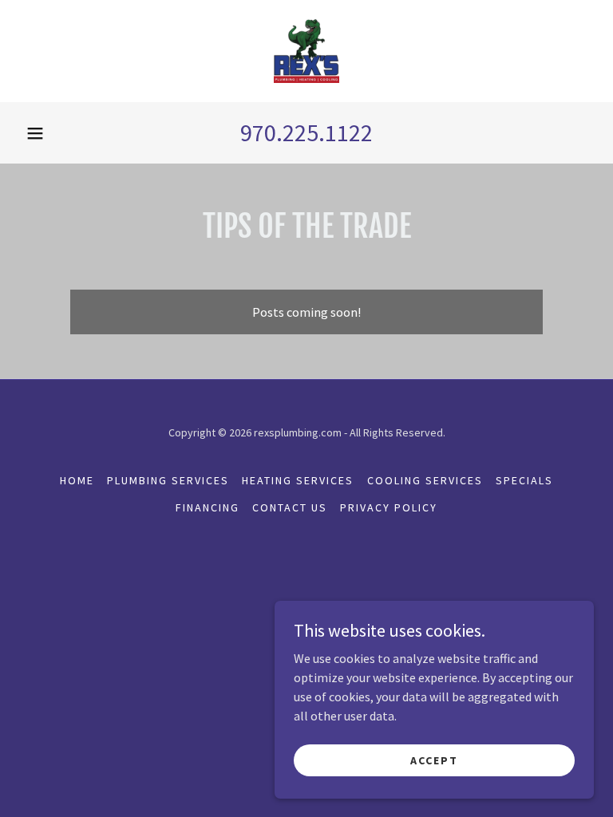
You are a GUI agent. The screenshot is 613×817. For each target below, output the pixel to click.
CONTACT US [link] (289, 507)
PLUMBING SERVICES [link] (168, 480)
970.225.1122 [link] (306, 132)
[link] (306, 51)
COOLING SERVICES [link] (425, 480)
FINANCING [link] (207, 507)
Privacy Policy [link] (388, 507)
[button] (35, 133)
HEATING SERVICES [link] (298, 480)
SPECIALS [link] (524, 480)
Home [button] (77, 480)
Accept (434, 759)
